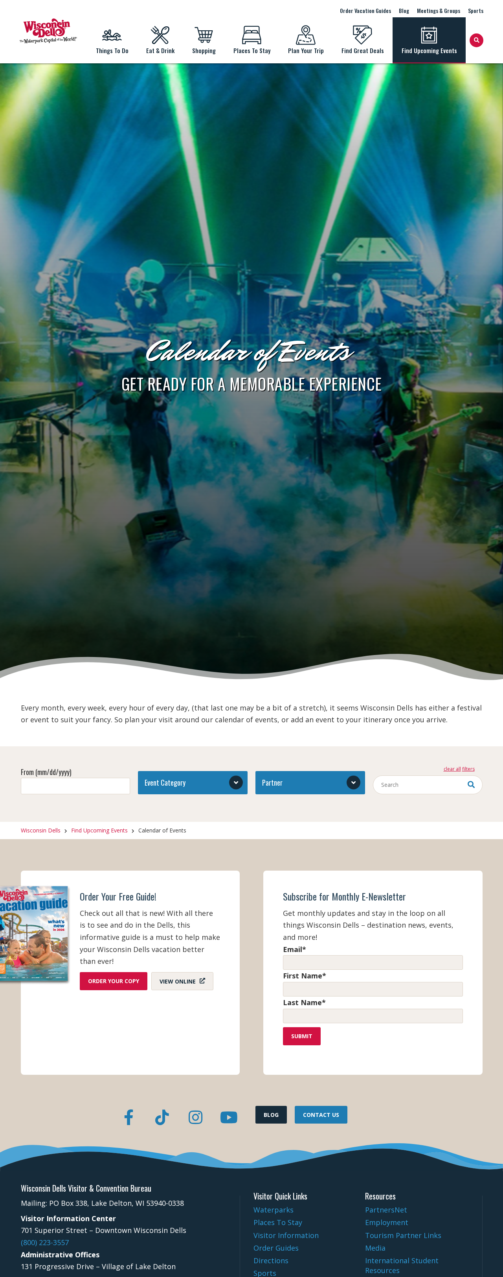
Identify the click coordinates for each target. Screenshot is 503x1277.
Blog (404, 10)
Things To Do (112, 50)
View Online (178, 981)
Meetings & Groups (438, 10)
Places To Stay (251, 50)
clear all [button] (452, 769)
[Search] (476, 40)
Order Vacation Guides (365, 10)
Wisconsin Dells (41, 830)
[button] (193, 782)
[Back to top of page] (486, 1258)
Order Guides (276, 1248)
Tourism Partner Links (403, 1235)
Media (375, 1248)
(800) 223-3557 (45, 1242)
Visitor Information (286, 1235)
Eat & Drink (160, 50)
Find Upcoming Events (429, 50)
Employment (386, 1222)
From (46, 772)
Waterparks (273, 1209)
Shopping (204, 50)
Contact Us (321, 1114)
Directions (270, 1260)
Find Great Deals (362, 50)
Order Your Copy (113, 981)
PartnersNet (386, 1209)
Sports (475, 10)
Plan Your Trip (306, 50)
